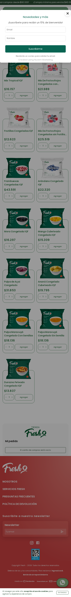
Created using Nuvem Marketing (35, 59)
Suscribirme (35, 49)
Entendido (62, 593)
